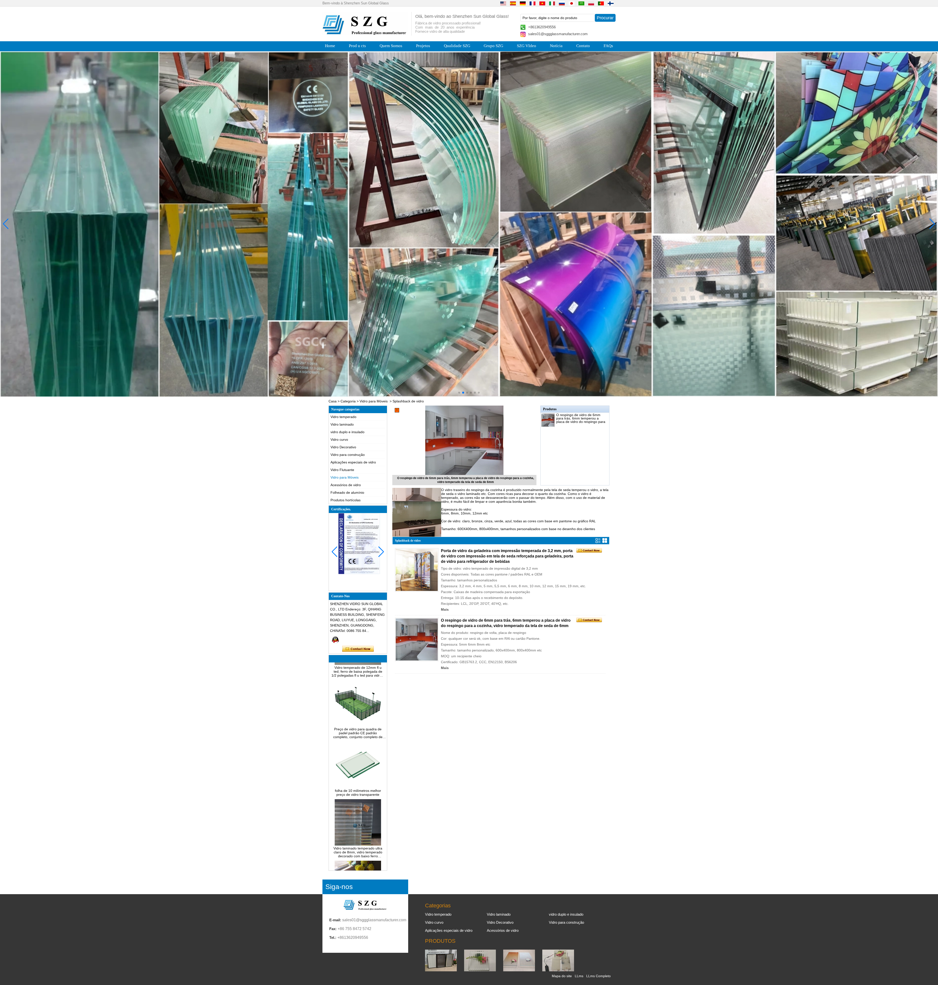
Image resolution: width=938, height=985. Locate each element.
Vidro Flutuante (342, 470)
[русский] (562, 3)
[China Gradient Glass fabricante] (519, 970)
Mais (445, 609)
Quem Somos (391, 45)
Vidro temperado (343, 417)
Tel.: (332, 937)
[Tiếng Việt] (542, 3)
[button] (459, 393)
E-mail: (335, 920)
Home (330, 45)
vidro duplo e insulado (347, 432)
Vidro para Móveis (374, 401)
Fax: (333, 929)
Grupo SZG (493, 45)
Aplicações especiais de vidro (353, 462)
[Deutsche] (523, 3)
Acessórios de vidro (345, 485)
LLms (579, 976)
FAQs (608, 45)
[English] (503, 3)
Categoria (348, 401)
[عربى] (581, 3)
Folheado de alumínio (347, 492)
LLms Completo (598, 976)
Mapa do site (562, 976)
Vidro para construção (347, 455)
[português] (601, 3)
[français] (532, 3)
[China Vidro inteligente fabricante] (558, 970)
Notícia (556, 45)
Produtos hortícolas (345, 500)
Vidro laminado (342, 424)
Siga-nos (339, 887)
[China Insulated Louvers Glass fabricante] (441, 970)
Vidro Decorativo (343, 447)
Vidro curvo (339, 439)
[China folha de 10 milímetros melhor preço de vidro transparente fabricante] (358, 746)
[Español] (513, 3)
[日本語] (572, 3)
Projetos (423, 45)
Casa (333, 401)
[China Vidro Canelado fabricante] (480, 970)
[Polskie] (591, 3)
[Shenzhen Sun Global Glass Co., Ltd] (365, 34)
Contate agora (358, 649)
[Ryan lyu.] (335, 639)
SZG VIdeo (526, 45)
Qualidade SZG (457, 45)
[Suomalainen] (611, 3)
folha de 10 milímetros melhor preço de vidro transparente (358, 752)
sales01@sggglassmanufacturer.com (558, 34)
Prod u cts (357, 45)
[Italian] (552, 3)
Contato (583, 45)
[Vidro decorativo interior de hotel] (469, 224)
